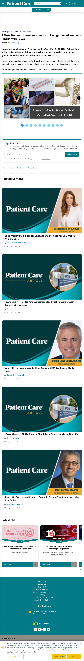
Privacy (42, 595)
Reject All (74, 656)
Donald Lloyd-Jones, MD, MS (17, 375)
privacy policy (46, 159)
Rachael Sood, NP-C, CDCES (17, 243)
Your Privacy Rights (42, 600)
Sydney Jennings (13, 309)
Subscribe (71, 154)
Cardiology (21, 168)
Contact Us (42, 587)
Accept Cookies (58, 656)
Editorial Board (42, 589)
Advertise (42, 584)
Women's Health (9, 168)
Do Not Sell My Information (42, 597)
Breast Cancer (33, 168)
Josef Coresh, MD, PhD (15, 504)
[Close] (80, 643)
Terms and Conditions (42, 592)
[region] (42, 650)
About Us (42, 582)
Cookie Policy (32, 652)
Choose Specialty (39, 10)
